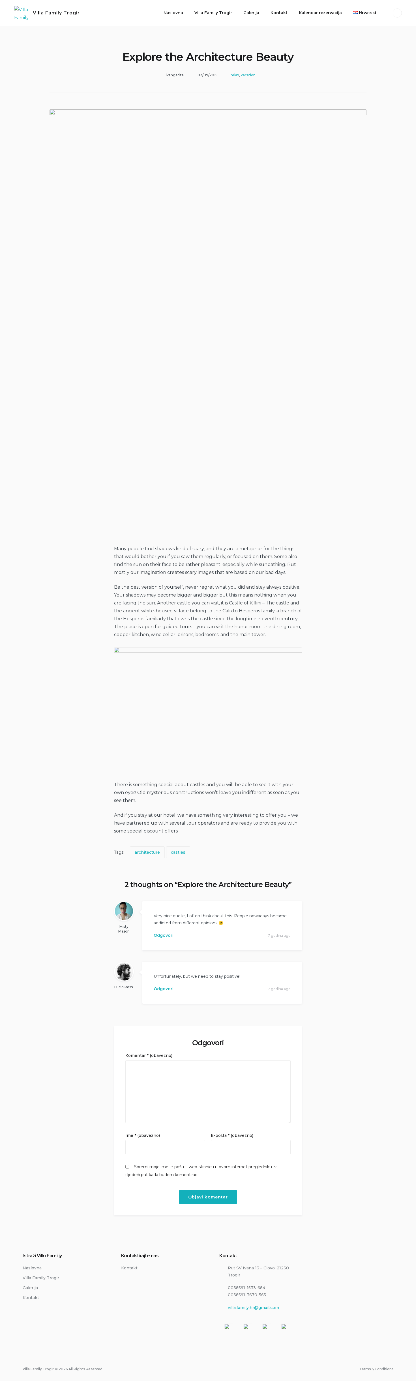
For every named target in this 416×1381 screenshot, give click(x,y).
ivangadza (175, 75)
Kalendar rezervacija (320, 12)
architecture (147, 852)
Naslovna (173, 12)
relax (235, 75)
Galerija (251, 12)
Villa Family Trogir (56, 13)
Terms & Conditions (376, 1369)
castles (178, 852)
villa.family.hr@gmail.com (253, 1307)
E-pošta (232, 1135)
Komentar (148, 1055)
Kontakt (279, 12)
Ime (142, 1135)
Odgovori (163, 935)
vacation (248, 75)
